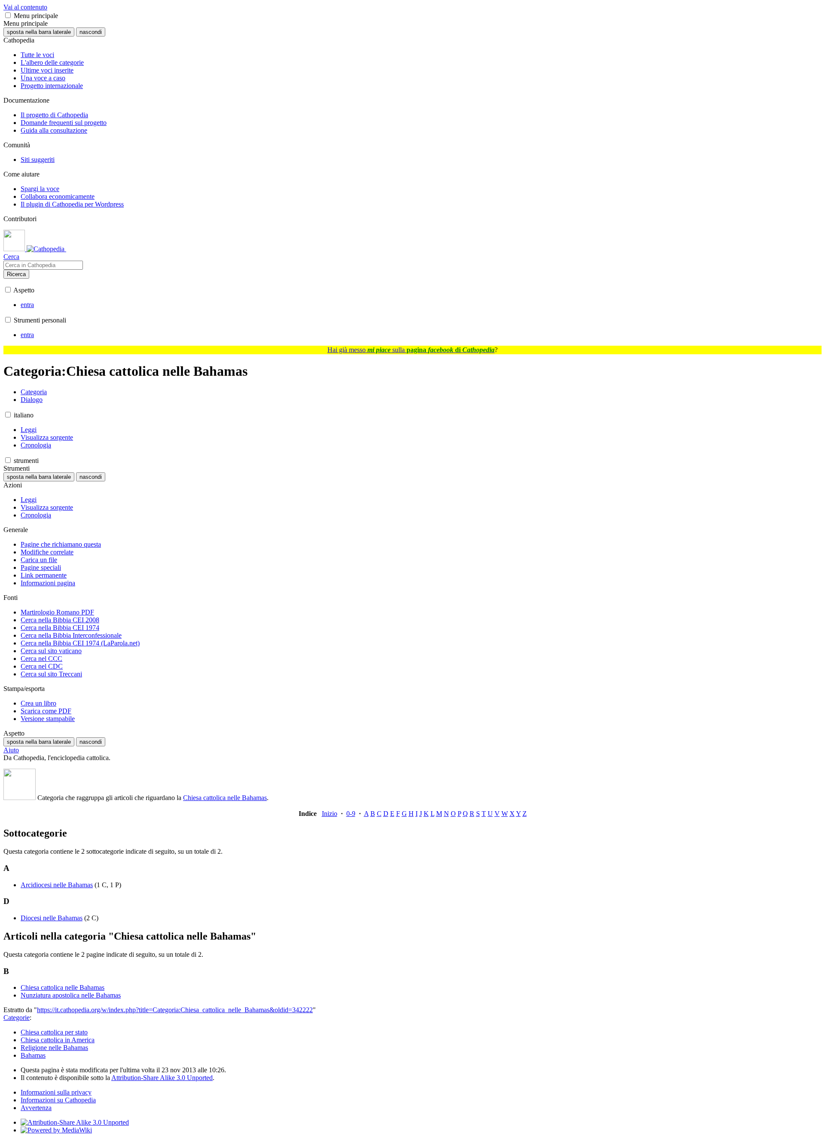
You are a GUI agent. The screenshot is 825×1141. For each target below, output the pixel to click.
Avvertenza (36, 1107)
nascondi (90, 32)
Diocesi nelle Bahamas (51, 918)
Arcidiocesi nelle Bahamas (57, 884)
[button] (8, 15)
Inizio (329, 813)
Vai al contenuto (25, 7)
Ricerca (16, 274)
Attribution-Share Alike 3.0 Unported (162, 1077)
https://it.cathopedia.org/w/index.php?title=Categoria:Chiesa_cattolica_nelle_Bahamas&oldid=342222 (175, 1009)
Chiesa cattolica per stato (54, 1032)
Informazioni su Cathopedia (58, 1100)
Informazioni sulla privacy (56, 1092)
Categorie (16, 1017)
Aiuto (11, 750)
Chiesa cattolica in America (58, 1040)
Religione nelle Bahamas (54, 1047)
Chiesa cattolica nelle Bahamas (225, 797)
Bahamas (33, 1055)
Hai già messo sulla (411, 349)
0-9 (350, 813)
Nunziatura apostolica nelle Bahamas (71, 995)
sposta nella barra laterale (39, 32)
